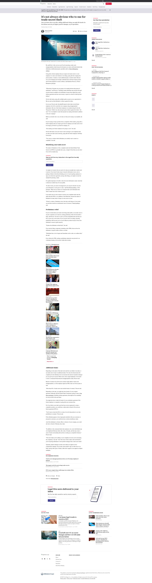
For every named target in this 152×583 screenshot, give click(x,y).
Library (54, 3)
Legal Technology (69, 6)
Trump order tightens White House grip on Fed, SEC (102, 532)
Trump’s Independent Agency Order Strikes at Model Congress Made (101, 78)
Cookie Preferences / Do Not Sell (88, 578)
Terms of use (69, 578)
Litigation (76, 6)
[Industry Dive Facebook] (44, 559)
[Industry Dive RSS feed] (49, 559)
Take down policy (76, 578)
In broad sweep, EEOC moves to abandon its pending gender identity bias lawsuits (102, 540)
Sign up (109, 3)
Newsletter (58, 563)
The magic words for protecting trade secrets (57, 465)
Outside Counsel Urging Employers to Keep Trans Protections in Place (101, 84)
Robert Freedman (48, 30)
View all (93, 60)
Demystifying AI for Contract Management (103, 55)
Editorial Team (59, 559)
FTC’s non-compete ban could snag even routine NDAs (60, 470)
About (57, 557)
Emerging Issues (102, 6)
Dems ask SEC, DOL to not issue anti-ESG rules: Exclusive (102, 517)
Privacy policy (63, 578)
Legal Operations (61, 6)
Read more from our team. (52, 11)
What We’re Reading (60, 565)
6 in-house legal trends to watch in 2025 (67, 518)
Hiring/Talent (54, 6)
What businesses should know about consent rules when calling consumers (103, 525)
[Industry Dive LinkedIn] (42, 559)
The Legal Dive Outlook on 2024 (102, 42)
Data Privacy (95, 6)
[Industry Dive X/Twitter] (47, 559)
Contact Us (58, 561)
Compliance (89, 6)
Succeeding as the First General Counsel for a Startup (100, 72)
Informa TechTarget (81, 572)
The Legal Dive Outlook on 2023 (102, 49)
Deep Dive (50, 3)
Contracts (49, 6)
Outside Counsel (82, 6)
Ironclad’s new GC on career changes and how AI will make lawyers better (69, 535)
